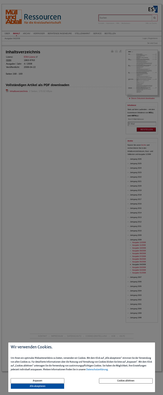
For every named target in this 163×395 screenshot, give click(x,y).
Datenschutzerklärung (97, 369)
